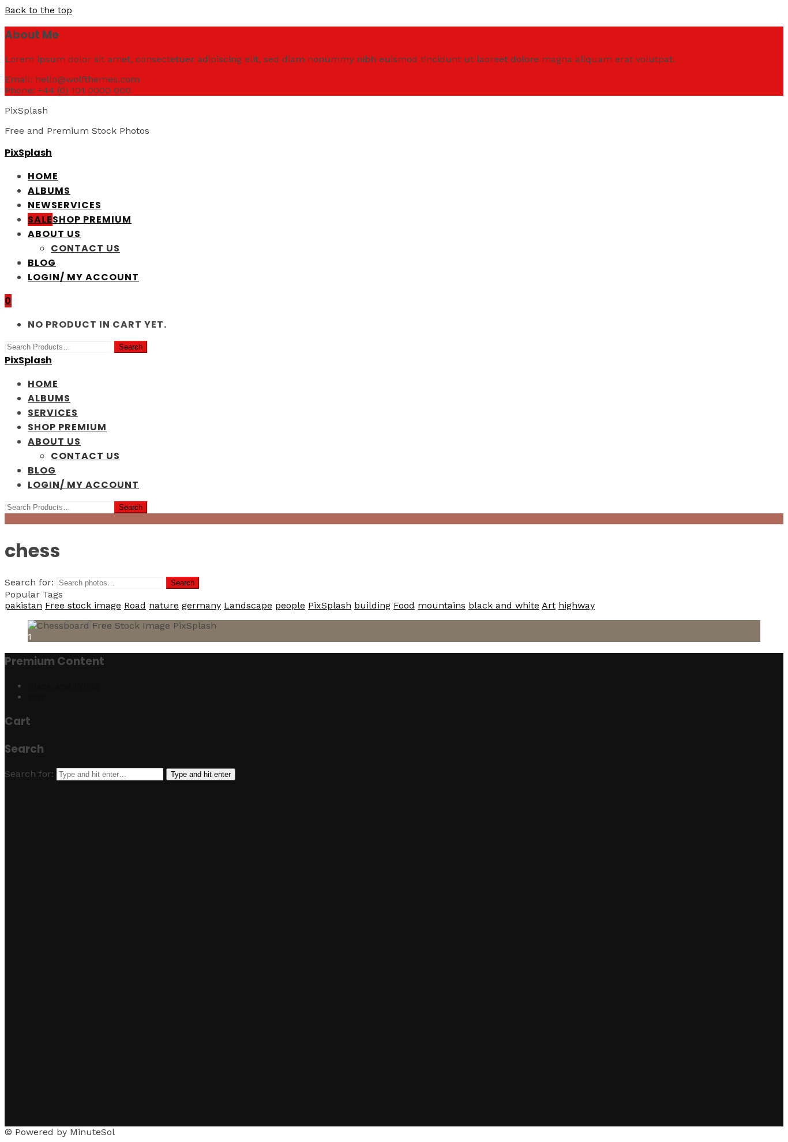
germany (201, 605)
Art (549, 605)
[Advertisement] (351, 953)
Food (404, 605)
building (372, 605)
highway (576, 605)
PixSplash (28, 152)
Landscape (248, 605)
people (290, 605)
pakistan (23, 605)
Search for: (29, 582)
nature (164, 605)
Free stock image (83, 605)
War (36, 697)
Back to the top (38, 10)
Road (135, 605)
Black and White (64, 686)
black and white (503, 605)
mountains (442, 605)
